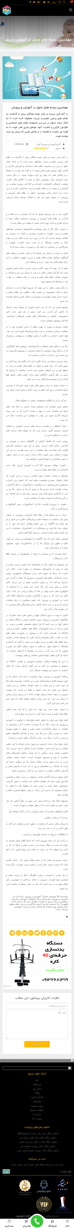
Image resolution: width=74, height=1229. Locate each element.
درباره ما (37, 1114)
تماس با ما (37, 1118)
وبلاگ (37, 1093)
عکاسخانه (37, 1101)
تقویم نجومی (37, 1105)
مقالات (65, 45)
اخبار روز (37, 1088)
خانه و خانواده (51, 45)
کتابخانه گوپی (37, 1097)
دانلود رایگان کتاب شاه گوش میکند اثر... (37, 1137)
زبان (54, 2)
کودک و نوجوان (33, 45)
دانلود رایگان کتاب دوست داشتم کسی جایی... (37, 1150)
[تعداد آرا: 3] (35, 148)
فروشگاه (37, 1084)
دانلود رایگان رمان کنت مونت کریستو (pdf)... (37, 1133)
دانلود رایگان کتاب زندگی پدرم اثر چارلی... (37, 1142)
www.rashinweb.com (49, 1216)
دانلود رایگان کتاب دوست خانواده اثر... (37, 1146)
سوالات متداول (37, 1110)
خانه (37, 1080)
